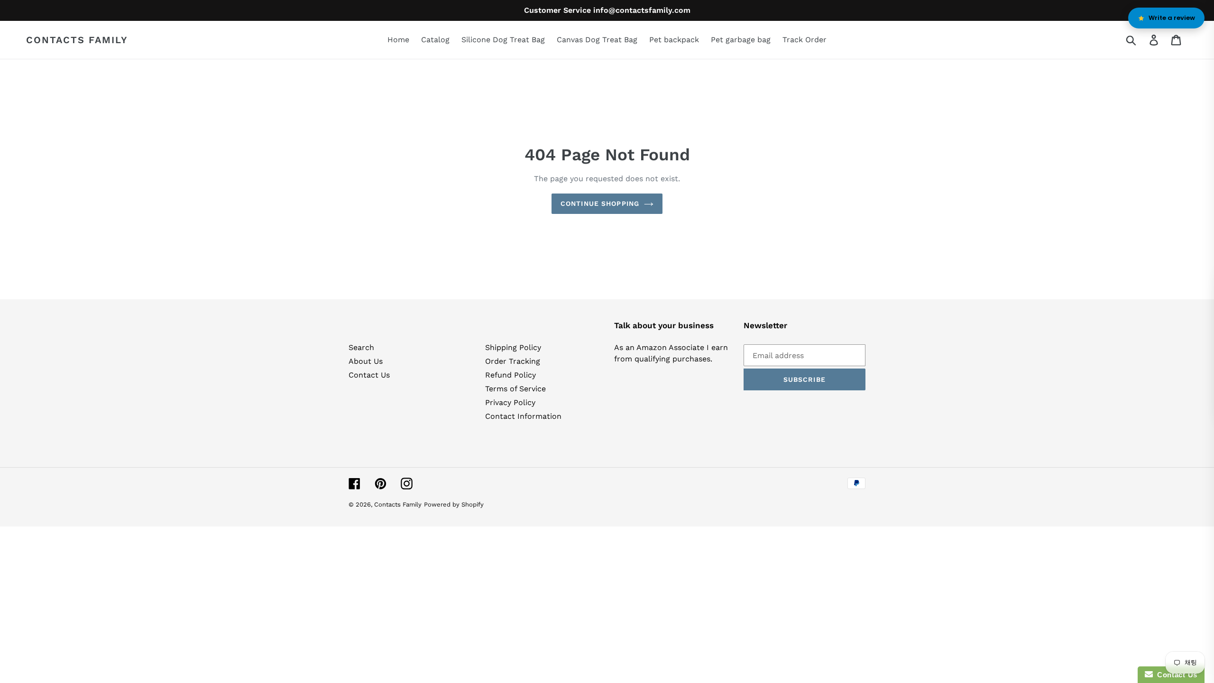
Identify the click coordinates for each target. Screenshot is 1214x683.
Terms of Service (515, 388)
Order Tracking (512, 361)
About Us (366, 361)
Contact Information (523, 416)
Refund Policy (510, 374)
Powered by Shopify (454, 504)
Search (361, 347)
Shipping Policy (513, 347)
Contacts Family (77, 40)
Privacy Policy (510, 402)
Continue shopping (600, 203)
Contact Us (369, 374)
